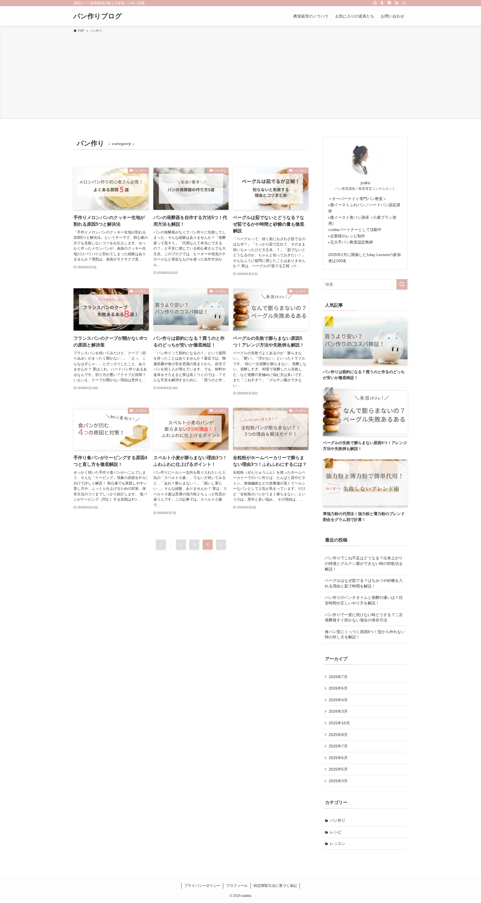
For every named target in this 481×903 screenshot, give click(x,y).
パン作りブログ (97, 16)
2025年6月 (338, 758)
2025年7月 (338, 746)
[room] (382, 3)
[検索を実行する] (402, 284)
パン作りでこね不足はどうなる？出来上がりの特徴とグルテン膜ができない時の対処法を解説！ (364, 563)
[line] (389, 3)
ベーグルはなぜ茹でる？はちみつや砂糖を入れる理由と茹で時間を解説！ (364, 583)
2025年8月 (338, 734)
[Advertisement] (240, 75)
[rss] (396, 3)
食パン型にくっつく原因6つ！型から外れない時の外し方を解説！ (365, 634)
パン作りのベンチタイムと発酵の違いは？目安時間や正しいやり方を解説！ (364, 600)
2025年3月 (338, 781)
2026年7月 (338, 677)
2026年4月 (338, 700)
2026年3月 (338, 711)
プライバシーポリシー (202, 886)
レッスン (337, 843)
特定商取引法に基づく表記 (275, 886)
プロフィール (237, 886)
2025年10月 (339, 723)
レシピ (336, 832)
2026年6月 (338, 688)
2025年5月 (338, 769)
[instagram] (375, 3)
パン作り (337, 820)
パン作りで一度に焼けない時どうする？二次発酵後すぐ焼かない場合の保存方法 (364, 617)
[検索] (404, 3)
